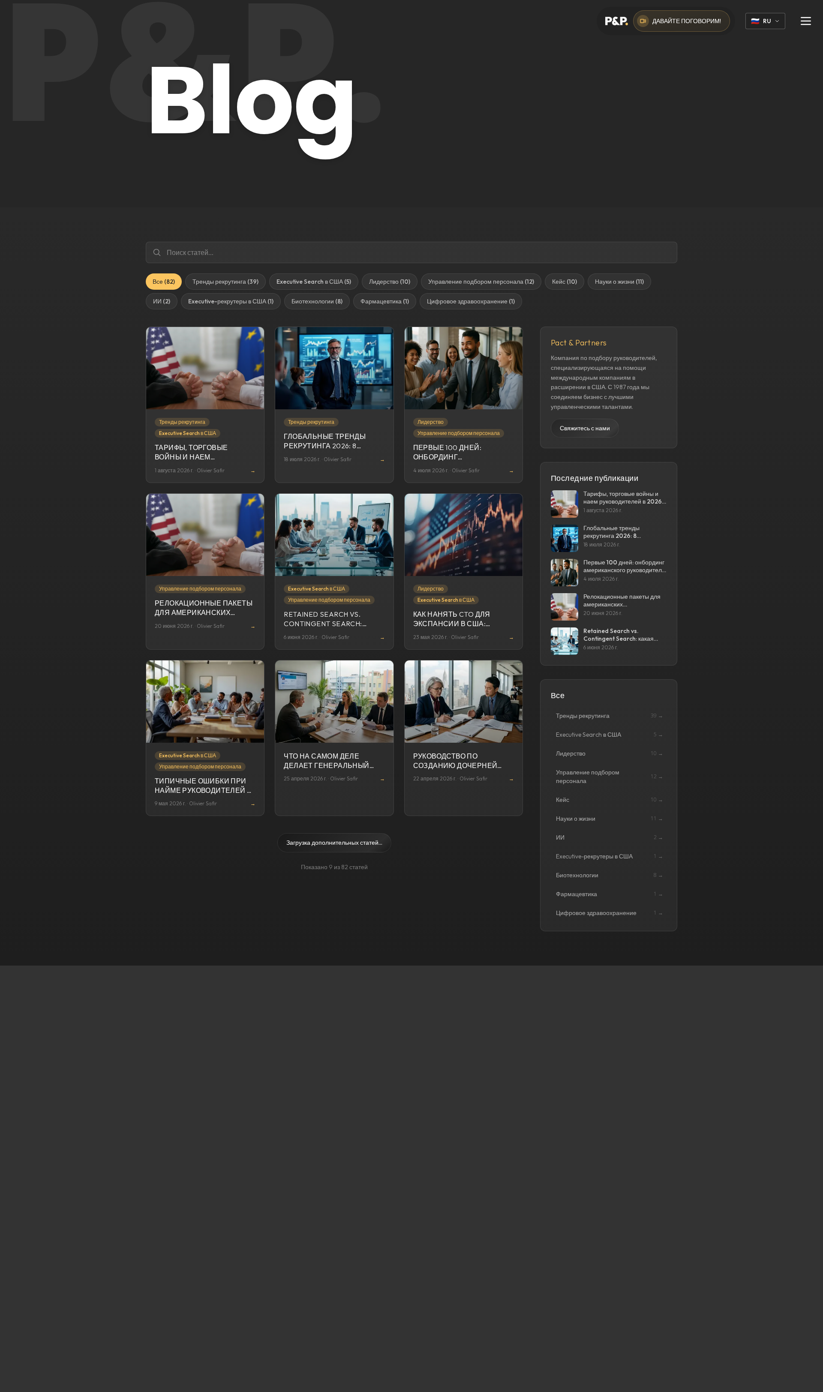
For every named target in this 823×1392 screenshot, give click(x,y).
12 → (657, 776)
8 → (658, 875)
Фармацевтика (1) (384, 301)
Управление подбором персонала (459, 433)
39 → (657, 715)
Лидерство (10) (389, 281)
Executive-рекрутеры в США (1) (230, 301)
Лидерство (431, 422)
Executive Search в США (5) (313, 281)
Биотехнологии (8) (316, 301)
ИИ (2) (161, 301)
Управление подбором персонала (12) (481, 281)
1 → (658, 856)
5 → (658, 734)
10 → (657, 753)
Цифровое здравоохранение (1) (471, 301)
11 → (657, 818)
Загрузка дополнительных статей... (334, 842)
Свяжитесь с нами (585, 428)
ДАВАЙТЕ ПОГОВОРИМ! (686, 21)
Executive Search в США (187, 433)
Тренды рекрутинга (182, 422)
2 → (658, 837)
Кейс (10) (564, 281)
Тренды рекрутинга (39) (225, 281)
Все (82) (164, 281)
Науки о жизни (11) (619, 281)
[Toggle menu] (806, 21)
